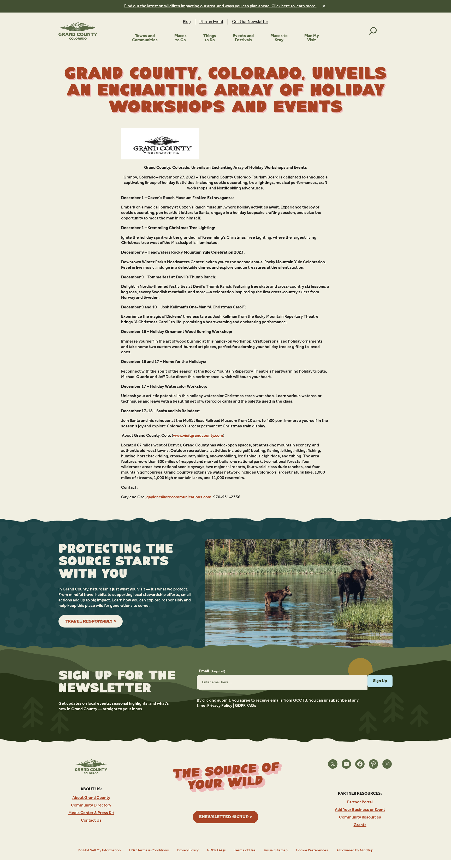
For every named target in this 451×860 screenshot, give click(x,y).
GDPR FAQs (245, 706)
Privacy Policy (219, 706)
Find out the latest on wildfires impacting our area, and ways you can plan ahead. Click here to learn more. (220, 6)
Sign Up (380, 681)
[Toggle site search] (373, 31)
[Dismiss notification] (324, 6)
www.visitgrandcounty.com (198, 436)
